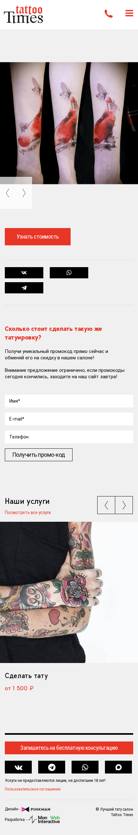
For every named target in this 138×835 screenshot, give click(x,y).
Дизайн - (13, 809)
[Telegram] (24, 288)
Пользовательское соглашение (32, 789)
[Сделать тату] (69, 592)
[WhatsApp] (69, 273)
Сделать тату (26, 675)
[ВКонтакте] (24, 273)
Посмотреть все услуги (28, 512)
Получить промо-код (38, 454)
